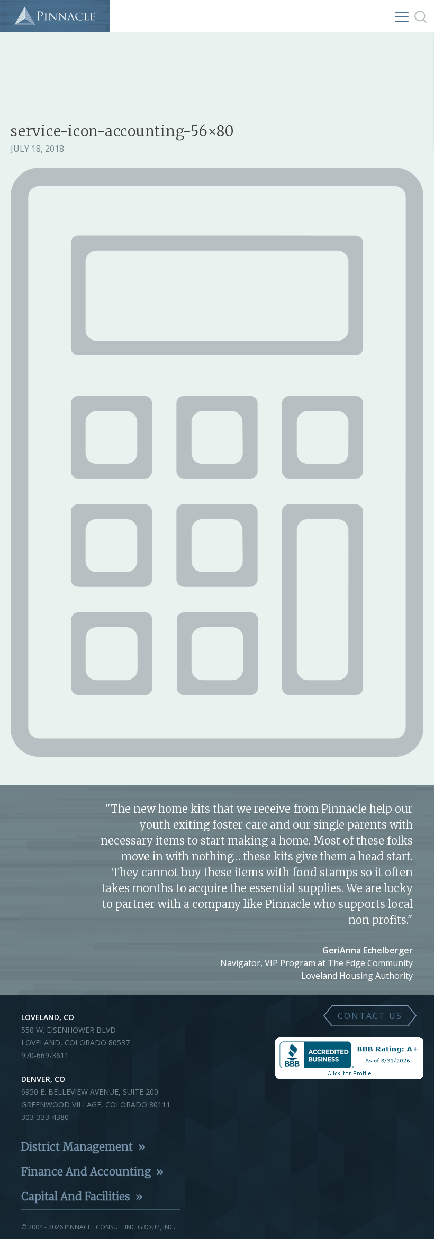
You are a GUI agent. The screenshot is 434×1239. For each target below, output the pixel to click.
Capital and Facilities (75, 1196)
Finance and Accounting (86, 1171)
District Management (77, 1146)
